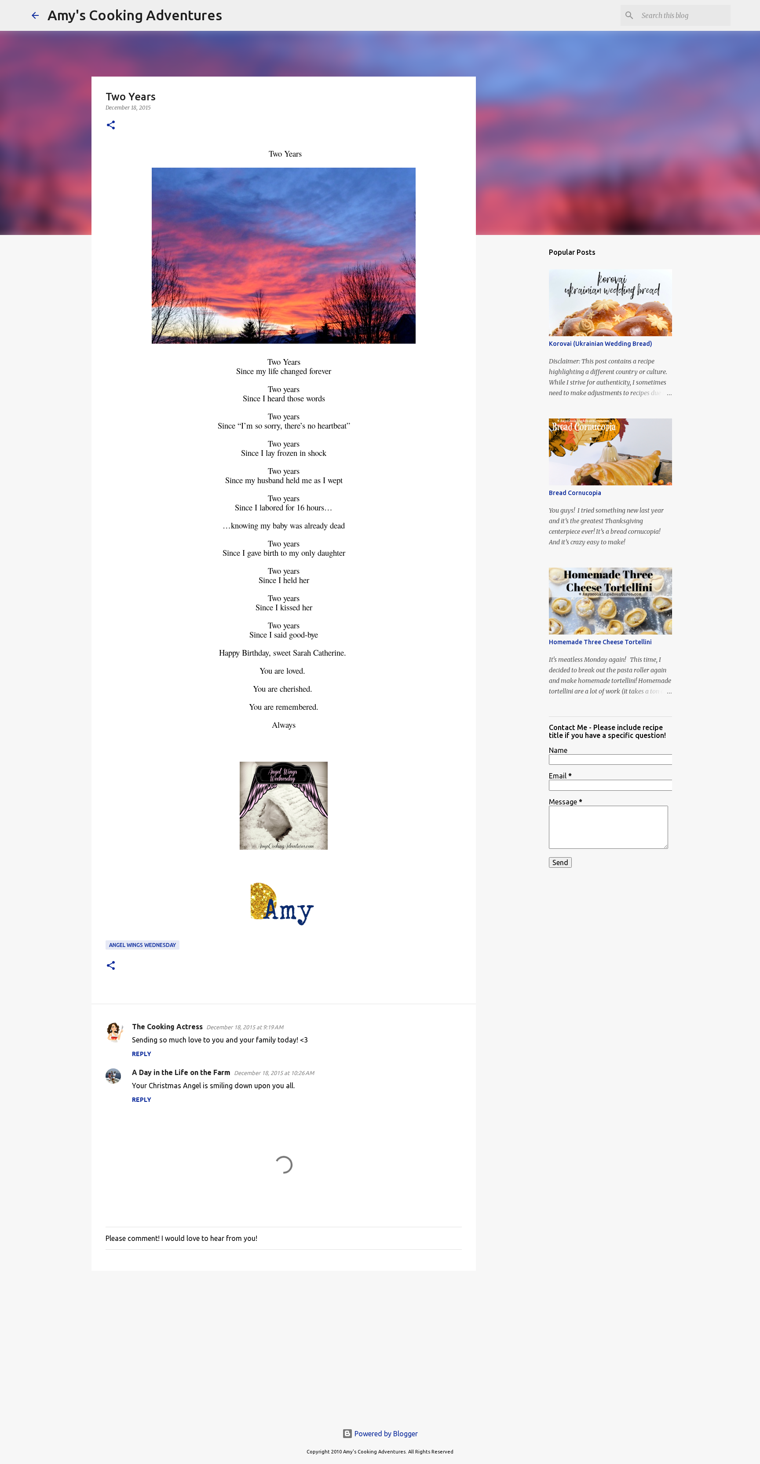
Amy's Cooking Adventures (135, 15)
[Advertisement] (283, 1345)
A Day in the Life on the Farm (181, 1072)
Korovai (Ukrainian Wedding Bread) (600, 343)
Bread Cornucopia (575, 492)
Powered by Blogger (385, 1434)
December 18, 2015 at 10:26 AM (274, 1073)
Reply (141, 1053)
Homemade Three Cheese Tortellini (600, 642)
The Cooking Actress (167, 1027)
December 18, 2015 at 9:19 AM (244, 1027)
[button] (111, 126)
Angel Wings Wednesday (142, 945)
